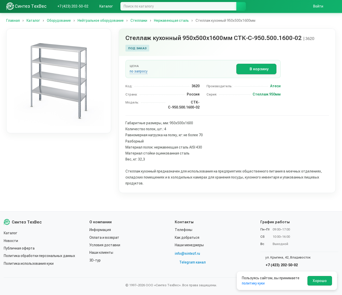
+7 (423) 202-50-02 (281, 265)
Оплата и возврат (104, 238)
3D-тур (95, 260)
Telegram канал (192, 262)
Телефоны (183, 230)
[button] (58, 80)
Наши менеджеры (189, 245)
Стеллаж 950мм (267, 94)
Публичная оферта (19, 248)
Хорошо (320, 281)
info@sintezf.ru (187, 254)
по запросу (138, 71)
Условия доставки (104, 245)
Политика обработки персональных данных (39, 256)
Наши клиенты (101, 252)
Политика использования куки (29, 264)
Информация (100, 230)
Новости (11, 241)
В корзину (259, 69)
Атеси (275, 86)
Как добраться (187, 238)
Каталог (10, 233)
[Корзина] (333, 6)
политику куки (253, 283)
